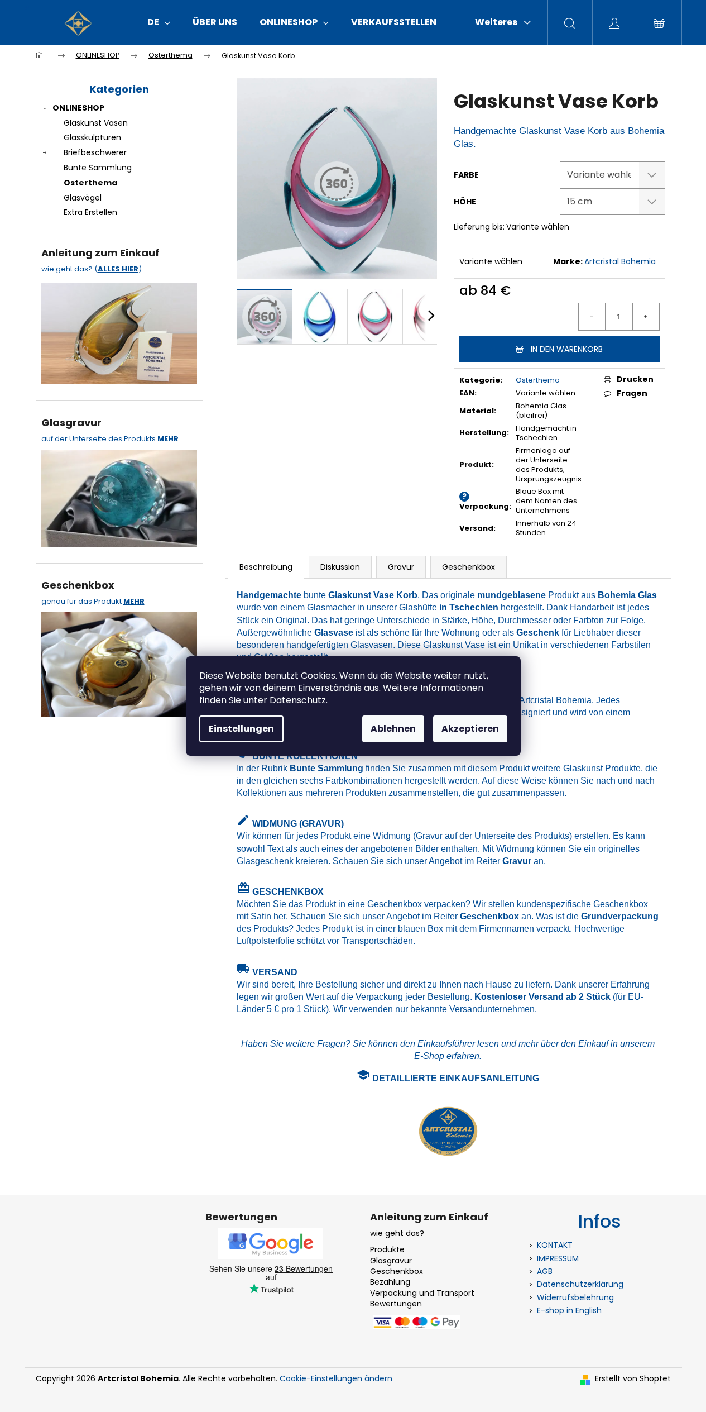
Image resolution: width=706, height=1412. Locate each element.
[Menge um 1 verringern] (592, 316)
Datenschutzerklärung (580, 1284)
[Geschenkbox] (119, 661)
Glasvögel (83, 197)
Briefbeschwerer (95, 152)
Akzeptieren (470, 728)
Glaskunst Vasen (96, 122)
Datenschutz (298, 700)
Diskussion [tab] (340, 567)
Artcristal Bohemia (620, 261)
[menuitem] (158, 22)
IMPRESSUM (558, 1258)
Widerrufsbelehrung (575, 1297)
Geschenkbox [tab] (468, 567)
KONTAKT (555, 1245)
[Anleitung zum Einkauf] (119, 332)
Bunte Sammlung (98, 167)
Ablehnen (393, 728)
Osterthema (90, 182)
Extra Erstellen (90, 212)
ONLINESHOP (78, 107)
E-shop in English (569, 1310)
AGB (545, 1271)
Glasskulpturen (92, 137)
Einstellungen (241, 728)
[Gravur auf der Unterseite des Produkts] (119, 495)
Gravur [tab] (401, 567)
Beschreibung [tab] (265, 567)
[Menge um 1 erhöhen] (645, 316)
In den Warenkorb (567, 349)
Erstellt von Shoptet (633, 1378)
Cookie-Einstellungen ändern (336, 1378)
